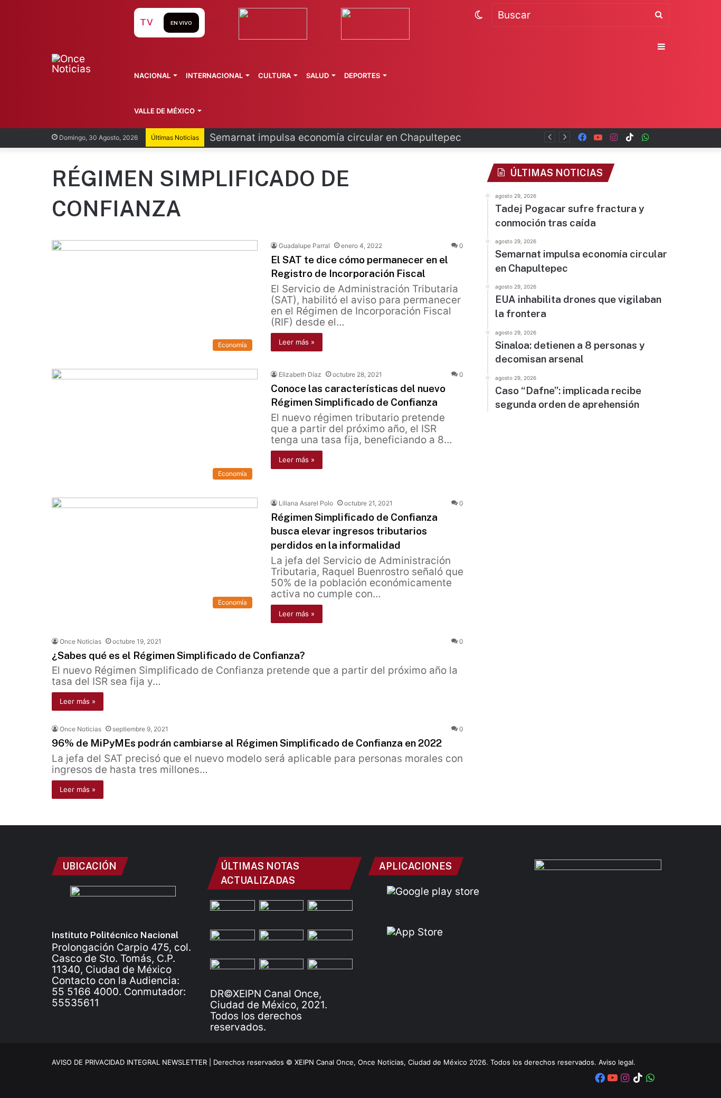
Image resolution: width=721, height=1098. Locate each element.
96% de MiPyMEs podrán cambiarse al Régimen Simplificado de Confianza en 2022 (247, 743)
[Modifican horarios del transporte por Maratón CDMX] (232, 912)
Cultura (274, 75)
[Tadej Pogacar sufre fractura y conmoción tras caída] (330, 912)
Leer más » (297, 342)
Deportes (362, 75)
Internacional (214, 75)
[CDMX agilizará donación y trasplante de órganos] (281, 971)
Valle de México (164, 111)
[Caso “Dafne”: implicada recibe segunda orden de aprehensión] (330, 971)
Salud (317, 75)
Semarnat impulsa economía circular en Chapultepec (335, 137)
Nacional (152, 75)
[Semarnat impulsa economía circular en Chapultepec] (232, 942)
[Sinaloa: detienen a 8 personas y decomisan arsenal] (281, 912)
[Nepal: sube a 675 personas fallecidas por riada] (281, 942)
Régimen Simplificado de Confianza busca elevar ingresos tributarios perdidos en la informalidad (354, 531)
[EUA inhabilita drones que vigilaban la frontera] (330, 942)
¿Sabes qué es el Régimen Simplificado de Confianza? (178, 655)
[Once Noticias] (82, 64)
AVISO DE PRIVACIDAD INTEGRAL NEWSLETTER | (132, 1062)
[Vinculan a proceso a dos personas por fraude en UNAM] (232, 971)
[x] (661, 137)
